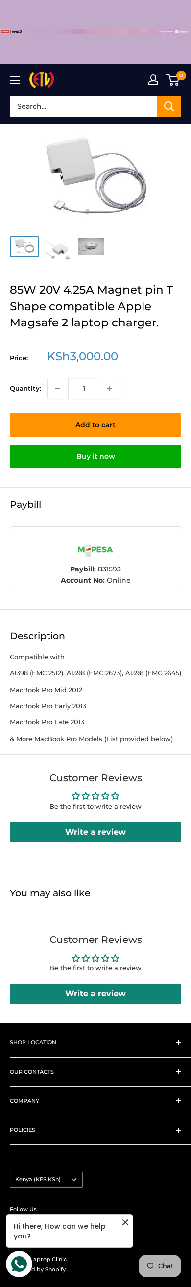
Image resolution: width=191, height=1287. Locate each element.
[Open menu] (15, 80)
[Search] (169, 106)
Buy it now (95, 456)
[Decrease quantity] (58, 388)
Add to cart (95, 425)
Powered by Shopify (38, 1269)
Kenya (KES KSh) (38, 1179)
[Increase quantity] (109, 388)
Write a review (95, 832)
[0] (173, 80)
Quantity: (25, 388)
